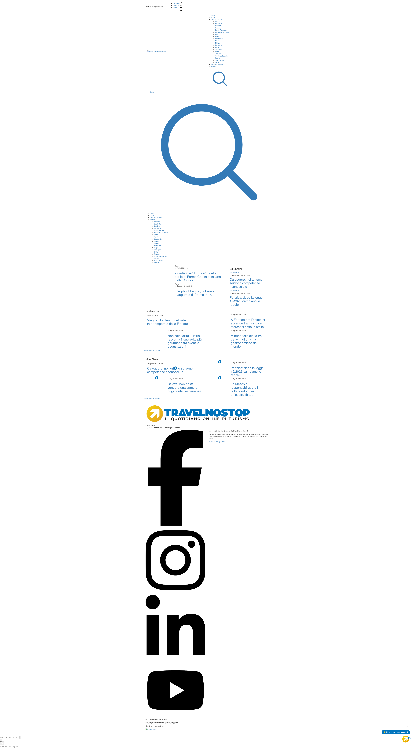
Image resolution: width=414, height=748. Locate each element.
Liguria (217, 36)
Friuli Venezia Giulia (222, 32)
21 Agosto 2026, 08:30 (238, 275)
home (213, 15)
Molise (217, 43)
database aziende (217, 64)
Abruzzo (218, 21)
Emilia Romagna (221, 30)
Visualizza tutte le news (152, 350)
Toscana (218, 54)
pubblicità (176, 5)
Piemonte (218, 45)
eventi (213, 17)
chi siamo (176, 3)
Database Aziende (156, 217)
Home (152, 213)
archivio (213, 67)
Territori (177, 284)
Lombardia (219, 39)
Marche (217, 41)
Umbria (217, 58)
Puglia (217, 47)
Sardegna (218, 49)
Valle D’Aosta (219, 60)
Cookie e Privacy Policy (216, 442)
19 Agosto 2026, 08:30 (238, 293)
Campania (218, 28)
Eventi (152, 215)
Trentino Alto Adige (221, 56)
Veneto (217, 62)
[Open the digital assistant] (405, 739)
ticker (175, 7)
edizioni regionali (216, 19)
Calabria (218, 26)
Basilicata (218, 23)
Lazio (217, 34)
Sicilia (217, 51)
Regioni (152, 219)
